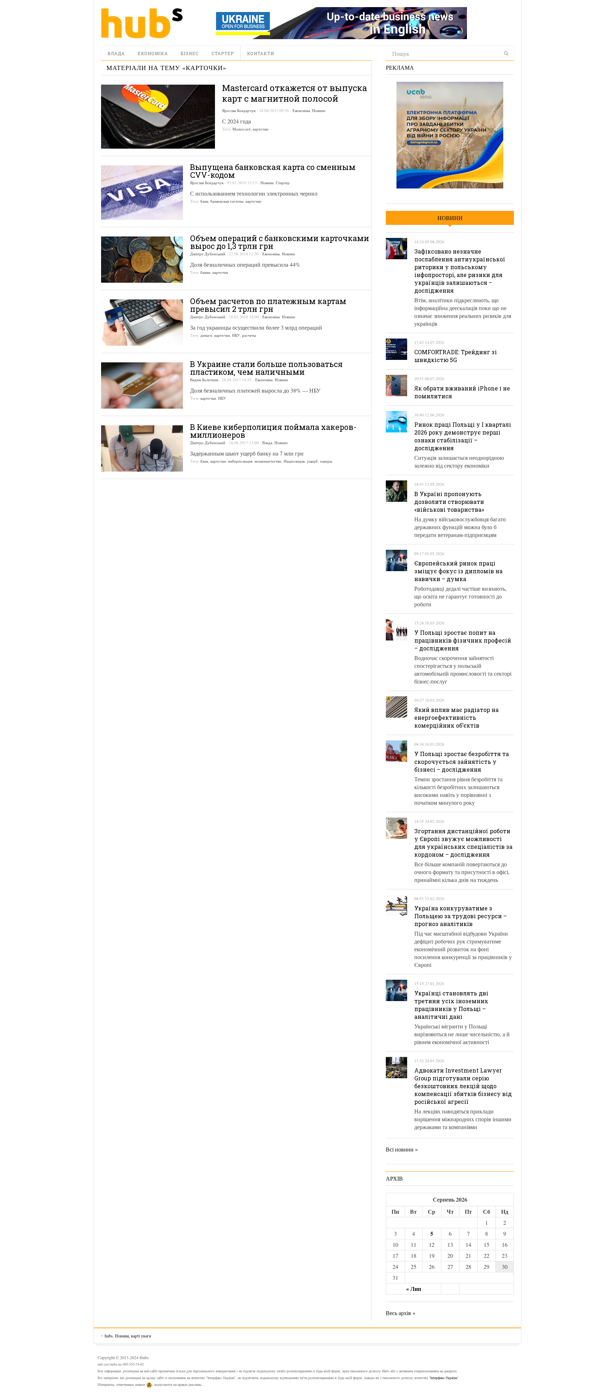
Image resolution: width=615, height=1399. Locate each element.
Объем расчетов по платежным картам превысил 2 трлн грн (268, 305)
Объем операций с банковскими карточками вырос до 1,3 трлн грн (279, 242)
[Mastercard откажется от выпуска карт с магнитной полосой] (158, 117)
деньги (206, 335)
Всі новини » (402, 1149)
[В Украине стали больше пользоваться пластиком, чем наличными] (142, 385)
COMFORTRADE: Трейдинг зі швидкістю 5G (455, 355)
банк (204, 201)
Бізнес (190, 53)
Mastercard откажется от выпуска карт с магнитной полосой (294, 93)
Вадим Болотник (204, 379)
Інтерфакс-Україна (443, 1377)
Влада (116, 53)
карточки (260, 129)
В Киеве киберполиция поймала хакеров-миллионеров (273, 431)
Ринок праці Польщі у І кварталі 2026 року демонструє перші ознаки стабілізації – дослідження (462, 436)
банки (205, 272)
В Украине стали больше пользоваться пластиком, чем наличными (266, 368)
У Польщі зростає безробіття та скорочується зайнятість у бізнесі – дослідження (461, 761)
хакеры (326, 461)
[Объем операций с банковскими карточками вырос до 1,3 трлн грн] (142, 259)
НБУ (236, 335)
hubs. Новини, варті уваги (142, 23)
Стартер (222, 53)
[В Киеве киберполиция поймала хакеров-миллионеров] (142, 448)
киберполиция (240, 461)
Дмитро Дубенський (207, 253)
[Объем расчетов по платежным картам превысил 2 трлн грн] (142, 322)
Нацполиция (294, 461)
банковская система (226, 201)
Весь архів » (400, 1312)
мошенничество (268, 461)
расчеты (249, 335)
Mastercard (241, 129)
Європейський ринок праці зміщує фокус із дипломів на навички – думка (458, 571)
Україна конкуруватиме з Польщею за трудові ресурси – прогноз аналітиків (460, 915)
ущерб (312, 461)
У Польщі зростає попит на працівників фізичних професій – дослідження (462, 640)
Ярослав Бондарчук (239, 110)
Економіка (153, 53)
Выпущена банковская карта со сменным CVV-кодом (273, 171)
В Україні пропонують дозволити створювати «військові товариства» (449, 501)
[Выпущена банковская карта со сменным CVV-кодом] (142, 192)
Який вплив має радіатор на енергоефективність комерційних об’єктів (456, 717)
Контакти (260, 53)
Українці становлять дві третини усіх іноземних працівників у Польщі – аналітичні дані (451, 1004)
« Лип (413, 1288)
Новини (318, 110)
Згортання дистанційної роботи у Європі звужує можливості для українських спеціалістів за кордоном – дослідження (463, 842)
